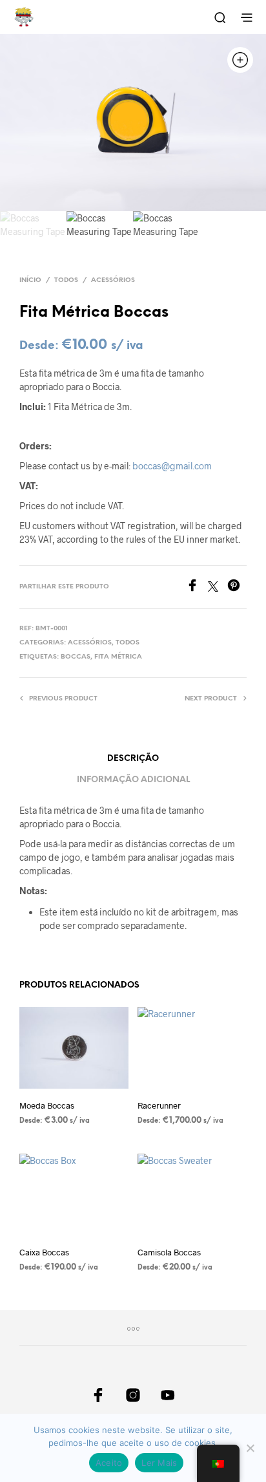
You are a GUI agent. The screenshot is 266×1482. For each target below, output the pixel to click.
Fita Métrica (118, 657)
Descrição (133, 759)
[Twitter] (217, 587)
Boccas (75, 657)
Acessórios (113, 280)
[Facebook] (197, 587)
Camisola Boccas (169, 1252)
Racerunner (159, 1105)
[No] (249, 1447)
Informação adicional (133, 780)
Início (30, 280)
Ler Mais (159, 1463)
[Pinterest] (237, 587)
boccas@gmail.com (172, 465)
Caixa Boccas (44, 1252)
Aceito (109, 1463)
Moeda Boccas (46, 1105)
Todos (66, 280)
